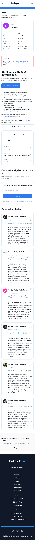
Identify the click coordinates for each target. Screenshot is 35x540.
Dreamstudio (14, 27)
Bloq (17, 481)
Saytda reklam (17, 488)
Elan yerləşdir (17, 505)
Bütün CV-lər (17, 502)
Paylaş (14, 127)
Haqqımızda (18, 491)
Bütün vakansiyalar (17, 499)
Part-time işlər (17, 516)
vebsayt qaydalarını (18, 201)
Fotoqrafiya (4, 17)
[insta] (12, 531)
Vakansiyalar (14, 16)
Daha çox (15, 448)
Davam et (17, 196)
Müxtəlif (23, 16)
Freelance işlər (17, 513)
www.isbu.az (26, 120)
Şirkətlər (17, 478)
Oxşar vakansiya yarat (10, 86)
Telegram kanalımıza (7, 116)
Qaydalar (17, 484)
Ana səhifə (4, 16)
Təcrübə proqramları (17, 520)
